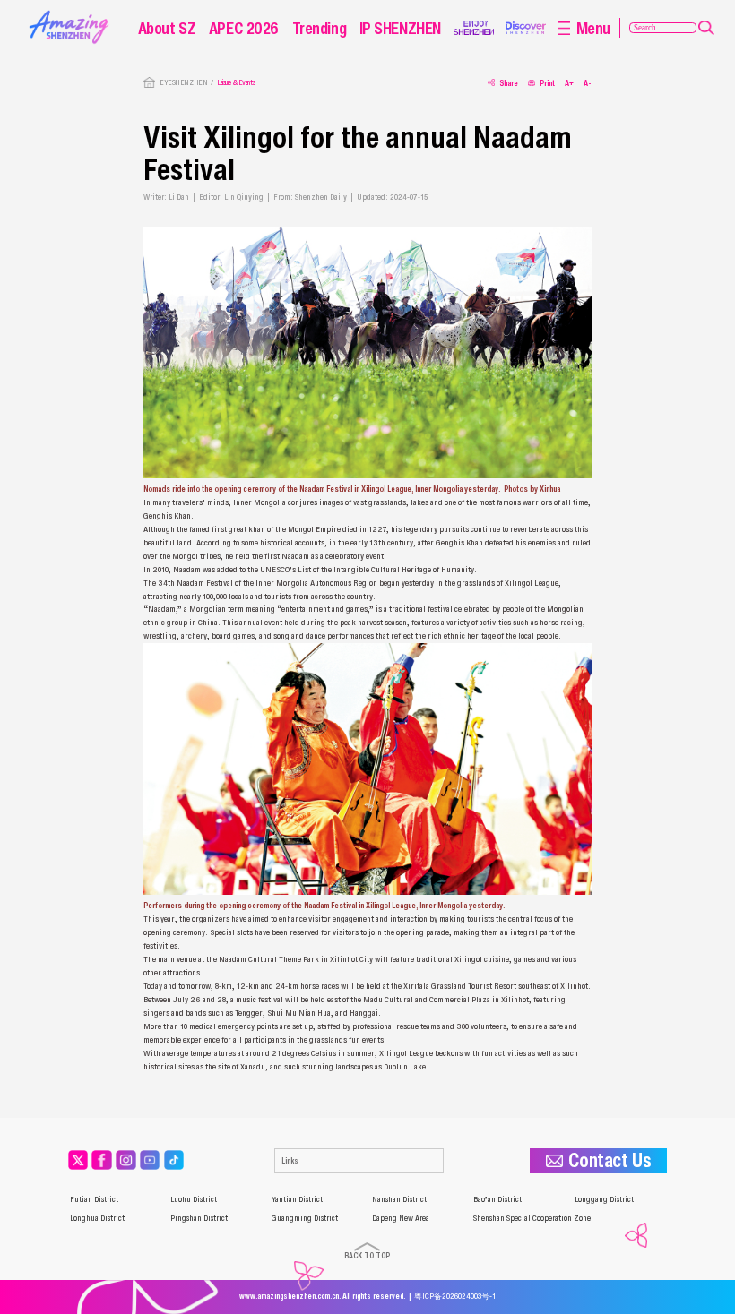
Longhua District (97, 1218)
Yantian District (297, 1199)
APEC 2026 (244, 27)
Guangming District (305, 1218)
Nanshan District (399, 1199)
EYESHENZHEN (183, 82)
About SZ (167, 27)
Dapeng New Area (400, 1218)
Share (508, 83)
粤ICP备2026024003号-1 (455, 1296)
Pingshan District (199, 1218)
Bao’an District (497, 1199)
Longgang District (604, 1199)
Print (547, 83)
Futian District (94, 1199)
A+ (569, 83)
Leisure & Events (236, 82)
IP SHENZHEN (400, 27)
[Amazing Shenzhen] (72, 13)
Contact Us (609, 1160)
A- (588, 83)
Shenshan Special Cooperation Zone (532, 1218)
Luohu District (193, 1199)
